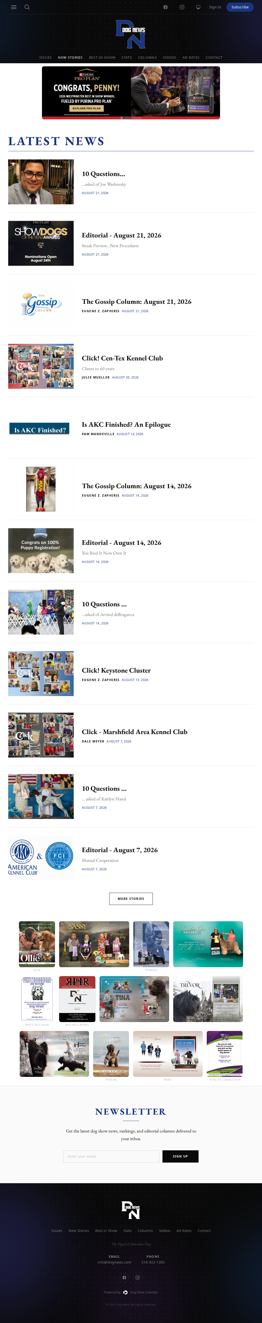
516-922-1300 (153, 1262)
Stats (127, 57)
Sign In (215, 7)
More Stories (131, 899)
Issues (45, 57)
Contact (214, 57)
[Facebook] (165, 7)
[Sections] (13, 7)
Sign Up (180, 1156)
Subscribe (240, 7)
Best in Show (102, 57)
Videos (170, 57)
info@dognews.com (114, 1262)
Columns (147, 57)
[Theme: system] (198, 7)
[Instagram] (182, 7)
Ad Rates (191, 57)
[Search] (27, 7)
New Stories (70, 57)
